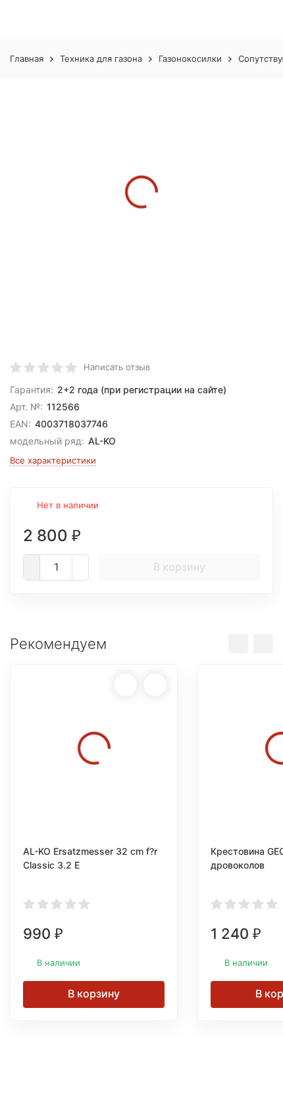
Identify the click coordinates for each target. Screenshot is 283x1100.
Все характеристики (53, 460)
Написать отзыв (117, 367)
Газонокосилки (190, 58)
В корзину (179, 566)
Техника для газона (101, 58)
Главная (26, 58)
